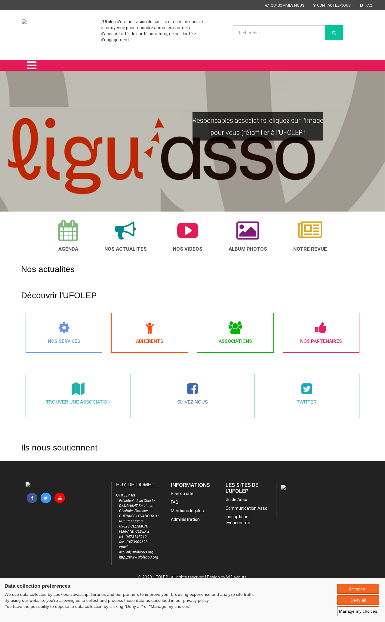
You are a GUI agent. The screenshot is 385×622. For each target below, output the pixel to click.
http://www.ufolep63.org (138, 557)
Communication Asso (246, 508)
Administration (185, 519)
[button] (12, 134)
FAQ (368, 5)
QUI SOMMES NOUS (287, 5)
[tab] (68, 236)
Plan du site (182, 493)
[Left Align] (334, 32)
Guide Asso (236, 499)
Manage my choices (358, 611)
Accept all (358, 588)
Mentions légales (187, 510)
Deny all (358, 600)
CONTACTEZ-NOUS (333, 5)
